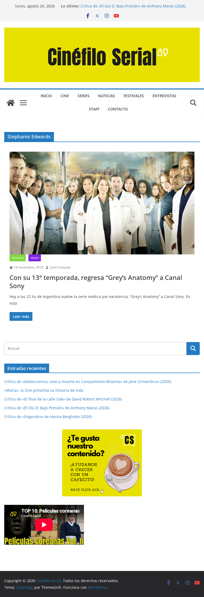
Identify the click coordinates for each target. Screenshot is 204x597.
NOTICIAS (106, 95)
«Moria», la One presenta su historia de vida (43, 390)
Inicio (46, 95)
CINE (65, 95)
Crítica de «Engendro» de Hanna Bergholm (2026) (48, 416)
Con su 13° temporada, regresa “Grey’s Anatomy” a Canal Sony (96, 281)
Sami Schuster (60, 267)
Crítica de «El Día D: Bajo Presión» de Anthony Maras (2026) (133, 5)
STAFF (94, 109)
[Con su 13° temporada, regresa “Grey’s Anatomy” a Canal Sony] (102, 203)
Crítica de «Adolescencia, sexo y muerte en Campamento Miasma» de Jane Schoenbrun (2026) (87, 381)
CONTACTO (118, 109)
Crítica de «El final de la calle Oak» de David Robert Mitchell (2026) (63, 399)
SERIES (84, 95)
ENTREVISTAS (164, 95)
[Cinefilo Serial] (10, 102)
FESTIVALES (134, 95)
